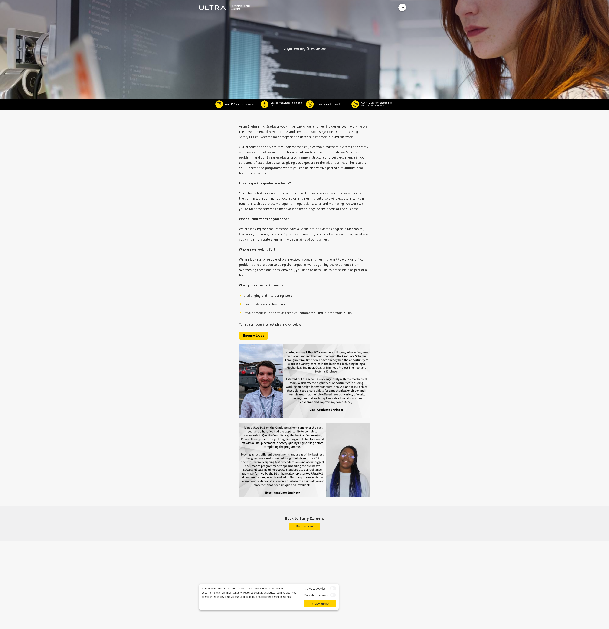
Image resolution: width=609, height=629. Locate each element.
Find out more (304, 526)
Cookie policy (247, 596)
